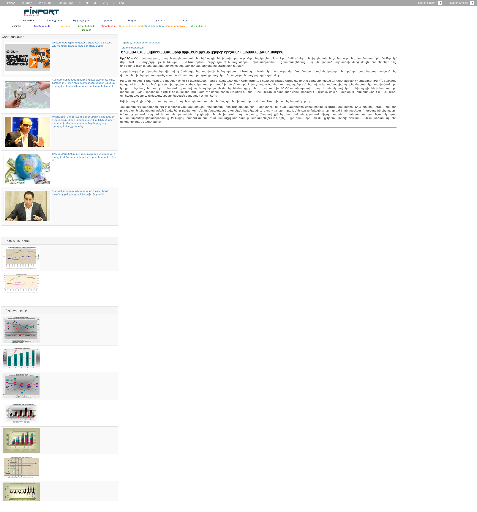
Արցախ (107, 20)
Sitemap (10, 3)
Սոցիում (133, 20)
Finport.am (15, 25)
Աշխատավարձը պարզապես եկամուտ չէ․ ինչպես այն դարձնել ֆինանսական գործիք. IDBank (82, 44)
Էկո (185, 20)
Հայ (105, 3)
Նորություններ (13, 36)
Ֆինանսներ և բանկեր (86, 27)
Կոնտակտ (66, 3)
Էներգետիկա (109, 25)
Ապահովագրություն (131, 25)
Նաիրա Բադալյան (132, 47)
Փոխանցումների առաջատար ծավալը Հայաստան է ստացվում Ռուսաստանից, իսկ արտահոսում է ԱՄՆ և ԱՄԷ (84, 157)
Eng (121, 3)
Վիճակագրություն (176, 25)
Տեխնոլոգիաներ (154, 25)
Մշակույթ (159, 20)
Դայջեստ (64, 25)
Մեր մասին (45, 3)
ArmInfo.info (29, 20)
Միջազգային (81, 20)
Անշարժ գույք (198, 25)
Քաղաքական (55, 20)
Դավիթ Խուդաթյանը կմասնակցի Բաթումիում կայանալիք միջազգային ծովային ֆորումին (80, 192)
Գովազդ (26, 3)
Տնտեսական (42, 25)
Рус (114, 3)
